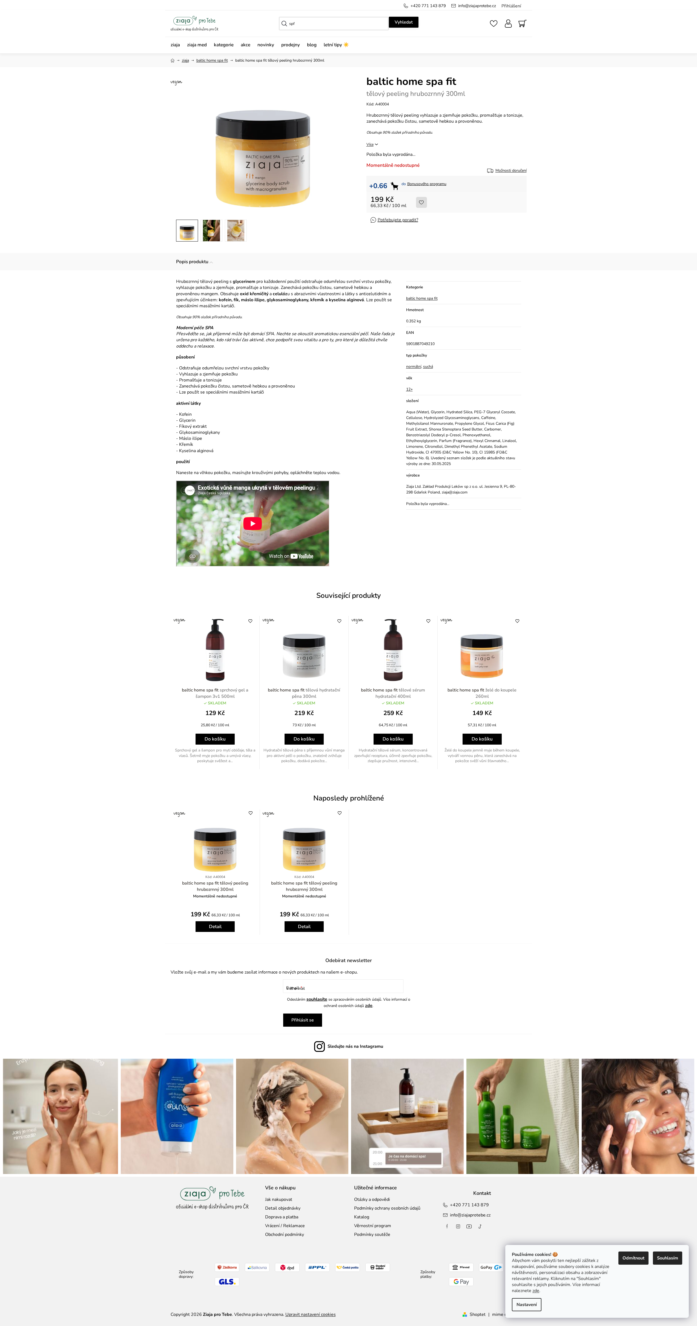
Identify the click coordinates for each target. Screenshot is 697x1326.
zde (535, 1291)
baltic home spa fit (422, 298)
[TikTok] (480, 1226)
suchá (428, 366)
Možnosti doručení (511, 170)
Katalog (361, 1217)
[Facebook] (447, 1226)
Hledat (403, 22)
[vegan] (215, 650)
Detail (215, 926)
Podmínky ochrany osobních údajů (387, 1208)
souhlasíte (316, 999)
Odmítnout (633, 1258)
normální (413, 366)
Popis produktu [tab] (192, 262)
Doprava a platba (281, 1217)
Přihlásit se (302, 1020)
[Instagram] (458, 1226)
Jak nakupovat (278, 1199)
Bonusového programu (426, 183)
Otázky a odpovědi (372, 1199)
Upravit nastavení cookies (310, 1314)
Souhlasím (667, 1258)
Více (370, 144)
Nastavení (527, 1305)
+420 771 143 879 (428, 5)
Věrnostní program (372, 1226)
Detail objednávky (282, 1208)
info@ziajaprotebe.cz (477, 5)
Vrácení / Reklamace (285, 1226)
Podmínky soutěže (372, 1235)
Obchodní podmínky (284, 1235)
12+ (409, 389)
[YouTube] (469, 1226)
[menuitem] (177, 45)
